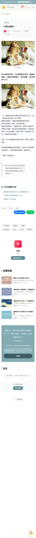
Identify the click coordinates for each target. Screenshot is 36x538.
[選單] (33, 7)
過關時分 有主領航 (10, 199)
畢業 (23, 225)
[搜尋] (25, 7)
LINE (31, 212)
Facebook (21, 212)
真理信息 (7, 14)
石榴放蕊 (6, 225)
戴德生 (15, 225)
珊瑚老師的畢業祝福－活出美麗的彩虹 (16, 192)
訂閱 (18, 356)
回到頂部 (19, 399)
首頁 (2, 14)
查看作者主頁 (17, 258)
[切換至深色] (29, 7)
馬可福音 (6, 229)
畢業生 (29, 229)
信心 (14, 229)
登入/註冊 (18, 388)
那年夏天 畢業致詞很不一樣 (13, 195)
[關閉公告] (33, 2)
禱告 (21, 229)
